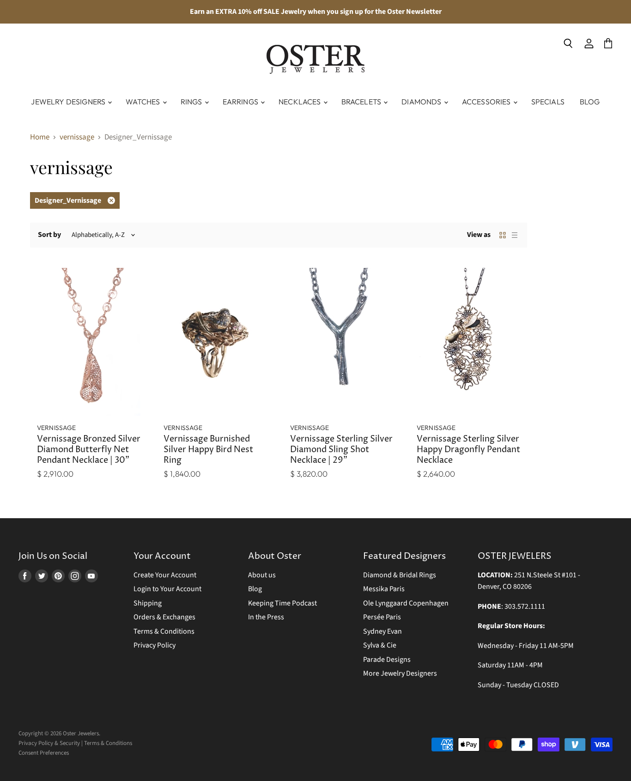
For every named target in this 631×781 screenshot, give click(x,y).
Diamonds (422, 101)
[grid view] (502, 235)
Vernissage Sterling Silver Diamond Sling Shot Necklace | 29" (341, 450)
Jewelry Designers (69, 101)
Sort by (49, 234)
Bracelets (362, 101)
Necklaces (300, 101)
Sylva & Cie (379, 645)
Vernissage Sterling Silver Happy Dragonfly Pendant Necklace (468, 450)
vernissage (77, 137)
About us (262, 575)
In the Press (266, 617)
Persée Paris (382, 617)
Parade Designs (387, 659)
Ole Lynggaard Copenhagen (406, 603)
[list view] (514, 235)
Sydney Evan (382, 631)
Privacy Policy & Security (49, 743)
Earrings (241, 101)
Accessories (487, 101)
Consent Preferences (43, 753)
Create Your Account (164, 575)
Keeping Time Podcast (282, 603)
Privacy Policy (154, 645)
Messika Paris (384, 589)
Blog (590, 101)
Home (39, 137)
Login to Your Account (167, 589)
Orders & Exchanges (164, 617)
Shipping (147, 603)
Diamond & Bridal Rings (399, 575)
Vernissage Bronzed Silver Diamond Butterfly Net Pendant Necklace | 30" (88, 450)
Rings (192, 101)
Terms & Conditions (163, 631)
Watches (143, 101)
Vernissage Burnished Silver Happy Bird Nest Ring (208, 450)
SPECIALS (547, 101)
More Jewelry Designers (400, 673)
